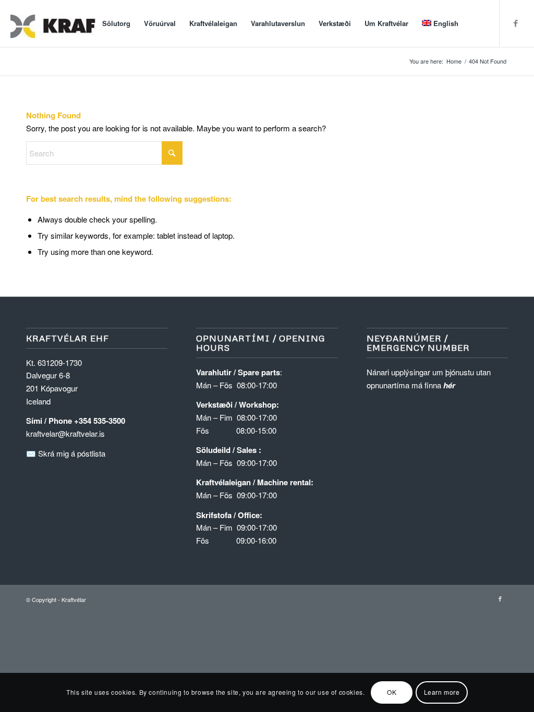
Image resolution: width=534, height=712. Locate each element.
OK (391, 692)
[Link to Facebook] (516, 23)
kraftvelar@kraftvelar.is (65, 433)
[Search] (475, 23)
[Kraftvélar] (88, 23)
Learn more (442, 692)
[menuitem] (116, 23)
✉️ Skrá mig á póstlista (65, 453)
